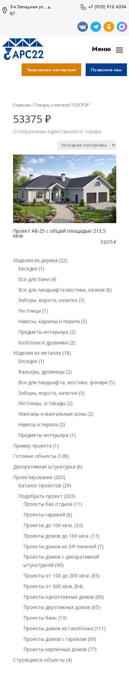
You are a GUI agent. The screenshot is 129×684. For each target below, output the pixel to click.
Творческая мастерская (51, 69)
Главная (21, 105)
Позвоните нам (106, 69)
